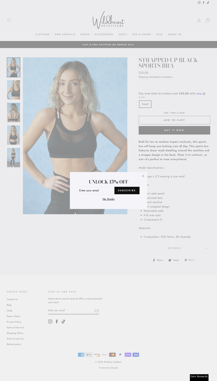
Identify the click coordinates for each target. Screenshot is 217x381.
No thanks (109, 199)
